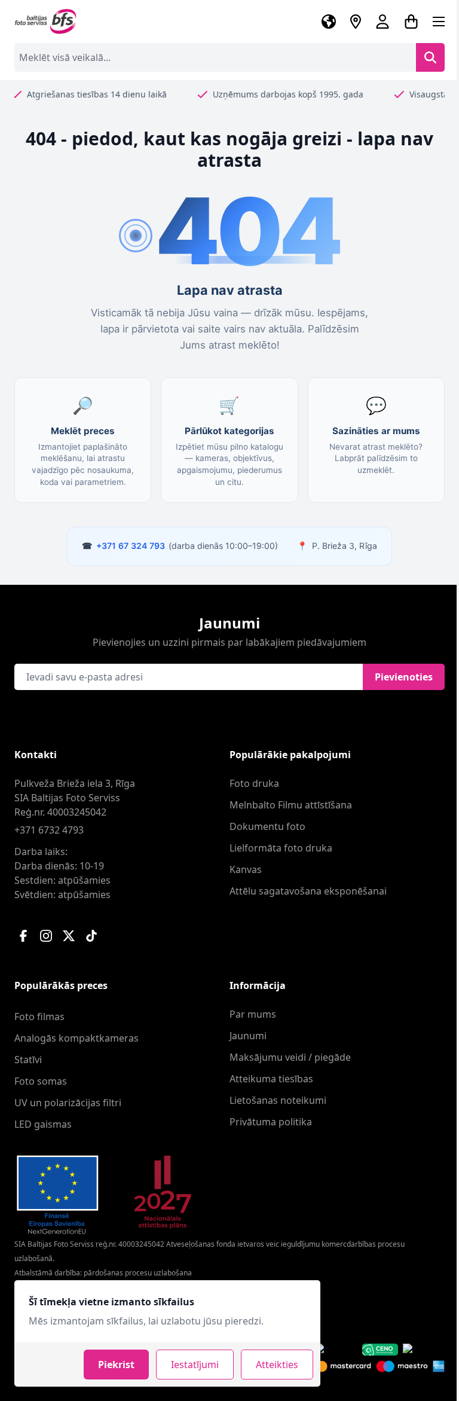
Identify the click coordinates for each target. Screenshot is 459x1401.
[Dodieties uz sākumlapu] (45, 21)
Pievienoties (404, 676)
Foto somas (40, 1081)
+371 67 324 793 (130, 546)
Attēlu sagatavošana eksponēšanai (308, 891)
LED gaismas (43, 1124)
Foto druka (254, 783)
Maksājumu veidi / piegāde (290, 1057)
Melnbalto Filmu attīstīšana (291, 804)
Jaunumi (248, 1035)
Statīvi (28, 1059)
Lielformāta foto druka (281, 847)
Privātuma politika (271, 1121)
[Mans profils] (382, 21)
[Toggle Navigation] (439, 21)
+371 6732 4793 (49, 830)
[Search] (430, 57)
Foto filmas (39, 1016)
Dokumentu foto (267, 826)
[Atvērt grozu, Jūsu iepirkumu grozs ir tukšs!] (411, 21)
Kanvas (246, 869)
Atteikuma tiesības (271, 1078)
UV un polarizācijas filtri (67, 1102)
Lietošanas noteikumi (278, 1100)
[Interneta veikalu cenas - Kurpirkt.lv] (424, 1350)
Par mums (253, 1014)
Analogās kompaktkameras (76, 1038)
